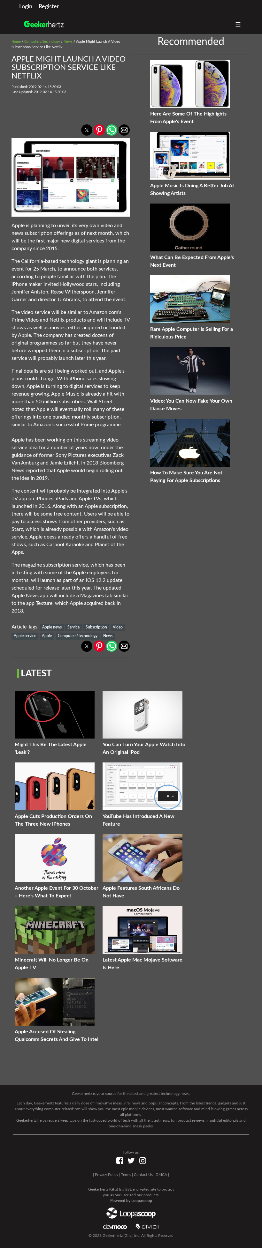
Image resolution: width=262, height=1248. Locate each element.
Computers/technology (42, 41)
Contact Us (143, 1175)
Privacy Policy (106, 1175)
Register (49, 7)
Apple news (52, 627)
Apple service (25, 636)
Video (118, 627)
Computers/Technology (77, 636)
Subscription (96, 627)
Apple (47, 636)
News (68, 41)
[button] (86, 130)
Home (16, 41)
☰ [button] (238, 25)
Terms (126, 1175)
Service (73, 627)
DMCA (161, 1175)
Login (25, 7)
